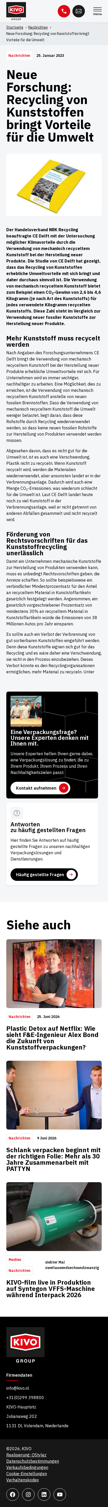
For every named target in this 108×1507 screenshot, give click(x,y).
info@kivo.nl (17, 1388)
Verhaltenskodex (22, 1479)
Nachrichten (38, 27)
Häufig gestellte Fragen (40, 874)
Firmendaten (19, 1375)
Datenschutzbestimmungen (32, 1461)
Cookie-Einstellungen (26, 1473)
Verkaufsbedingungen (27, 1467)
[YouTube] (59, 1494)
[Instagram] (28, 1494)
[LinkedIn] (44, 1494)
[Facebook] (12, 1494)
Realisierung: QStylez (26, 1454)
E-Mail (78, 11)
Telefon (64, 11)
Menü (97, 11)
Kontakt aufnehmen (36, 788)
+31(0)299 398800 (25, 1397)
